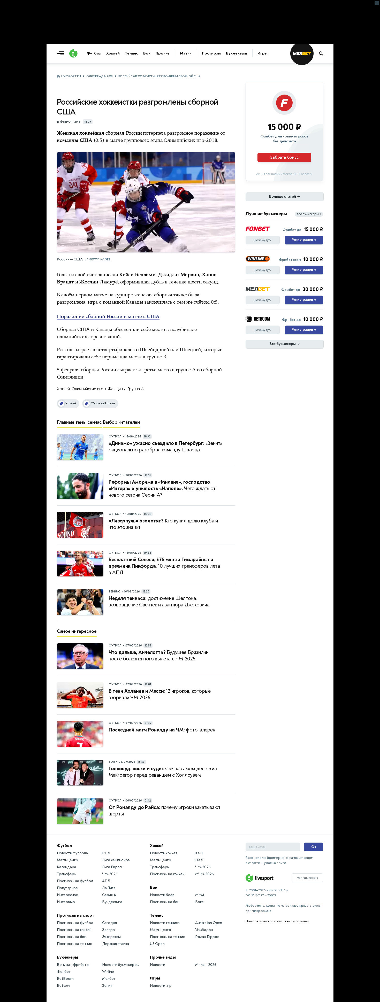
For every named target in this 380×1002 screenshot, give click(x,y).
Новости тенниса (165, 922)
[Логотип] (73, 53)
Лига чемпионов (116, 860)
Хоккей (112, 53)
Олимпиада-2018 (99, 76)
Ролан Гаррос (207, 936)
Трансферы (67, 874)
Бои (146, 53)
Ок (313, 847)
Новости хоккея (163, 853)
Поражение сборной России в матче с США (108, 316)
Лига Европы (113, 867)
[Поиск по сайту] (323, 53)
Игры (262, 53)
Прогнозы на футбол (75, 880)
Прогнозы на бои (71, 936)
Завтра (108, 929)
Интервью (66, 901)
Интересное (67, 894)
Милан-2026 (205, 964)
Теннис (131, 53)
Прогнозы (211, 53)
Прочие (163, 53)
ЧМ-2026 (110, 874)
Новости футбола (72, 853)
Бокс (199, 901)
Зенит (107, 985)
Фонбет (64, 971)
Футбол (94, 53)
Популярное (67, 887)
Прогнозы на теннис (74, 943)
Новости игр (161, 985)
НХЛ (199, 860)
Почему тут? (262, 240)
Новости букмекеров (120, 964)
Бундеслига (112, 901)
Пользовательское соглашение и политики (277, 921)
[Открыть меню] (62, 53)
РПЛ (106, 853)
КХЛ (198, 853)
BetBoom (65, 978)
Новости (157, 964)
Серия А (109, 894)
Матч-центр (67, 860)
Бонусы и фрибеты (73, 964)
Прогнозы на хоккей (74, 929)
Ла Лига (109, 887)
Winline (108, 971)
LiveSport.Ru (71, 76)
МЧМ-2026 (204, 874)
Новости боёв (162, 894)
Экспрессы (111, 936)
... (313, 61)
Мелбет (109, 978)
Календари (66, 867)
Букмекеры (236, 53)
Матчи (186, 53)
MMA (199, 894)
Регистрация (304, 239)
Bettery (63, 985)
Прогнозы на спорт (75, 915)
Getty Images (99, 259)
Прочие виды (163, 957)
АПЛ (106, 880)
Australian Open (208, 922)
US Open (157, 943)
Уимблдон (204, 929)
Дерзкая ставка (115, 943)
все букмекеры (309, 214)
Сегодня (109, 922)
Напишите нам (307, 878)
